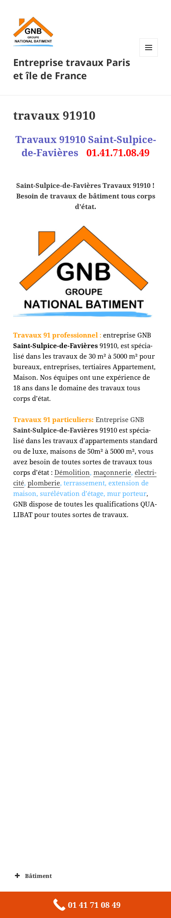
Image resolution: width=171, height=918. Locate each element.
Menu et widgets (149, 56)
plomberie (44, 482)
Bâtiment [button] (38, 876)
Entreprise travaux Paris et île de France (71, 68)
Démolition (72, 472)
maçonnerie (112, 472)
